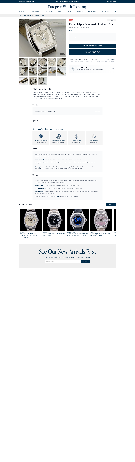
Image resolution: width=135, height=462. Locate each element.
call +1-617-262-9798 (111, 1)
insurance (49, 11)
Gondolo (36, 15)
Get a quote (111, 59)
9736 (43, 15)
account (106, 11)
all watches (23, 11)
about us (79, 11)
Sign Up (85, 261)
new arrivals (36, 11)
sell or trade (92, 11)
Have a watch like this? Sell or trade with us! (92, 52)
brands (60, 11)
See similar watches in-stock (92, 45)
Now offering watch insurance (67, 1)
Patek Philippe (27, 15)
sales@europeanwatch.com (26, 1)
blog (69, 11)
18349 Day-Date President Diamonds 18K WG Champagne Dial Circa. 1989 (29, 235)
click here (56, 196)
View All (110, 204)
